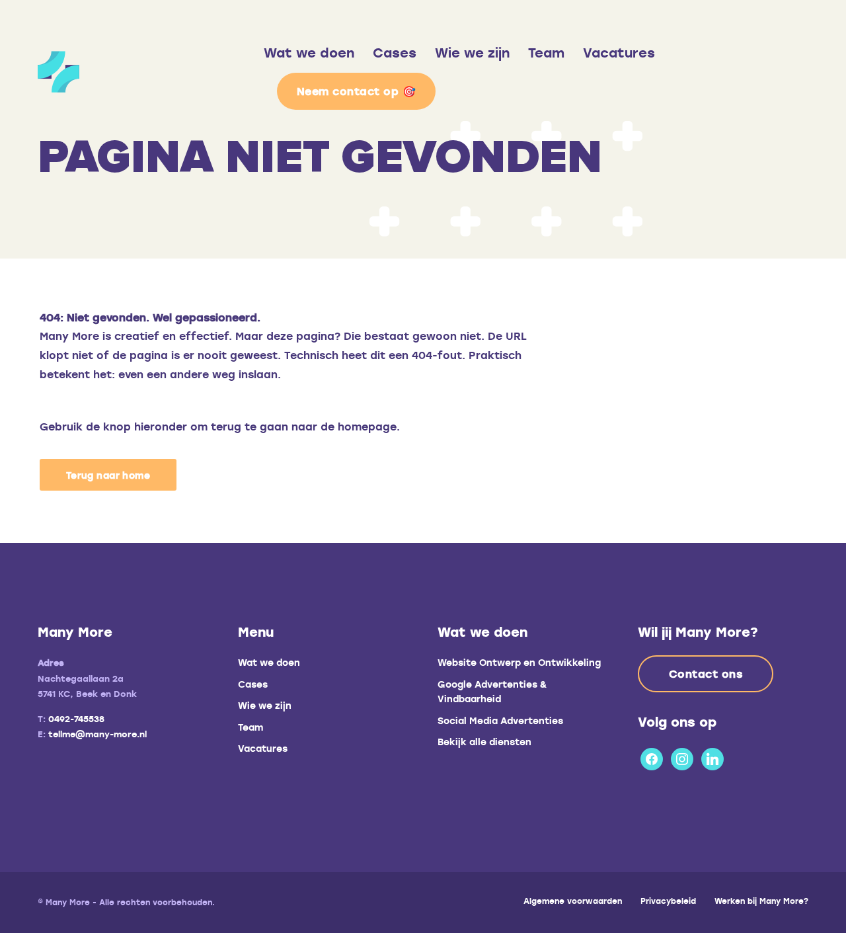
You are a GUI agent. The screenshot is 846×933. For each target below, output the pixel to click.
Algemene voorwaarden (572, 901)
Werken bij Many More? (761, 901)
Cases (394, 52)
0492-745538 (76, 719)
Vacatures (619, 52)
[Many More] (151, 71)
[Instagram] (682, 756)
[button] (108, 475)
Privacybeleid (668, 901)
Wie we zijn (472, 52)
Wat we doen (309, 52)
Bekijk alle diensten (484, 741)
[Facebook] (651, 756)
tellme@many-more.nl (97, 734)
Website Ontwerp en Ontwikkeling (519, 662)
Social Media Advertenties (500, 720)
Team (546, 52)
